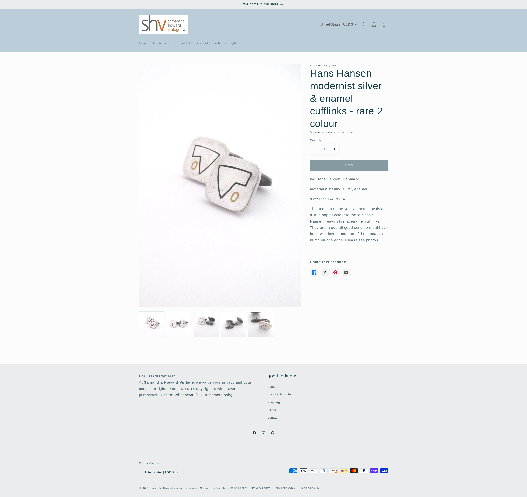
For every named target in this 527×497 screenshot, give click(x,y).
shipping (274, 402)
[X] (325, 272)
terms (272, 409)
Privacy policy (261, 488)
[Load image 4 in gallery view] (233, 324)
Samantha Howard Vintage (167, 488)
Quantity (316, 140)
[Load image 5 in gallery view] (261, 324)
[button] (164, 43)
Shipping (316, 132)
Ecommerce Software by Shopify (205, 488)
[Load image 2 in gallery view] (178, 324)
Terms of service (284, 488)
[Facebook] (314, 272)
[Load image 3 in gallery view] (206, 324)
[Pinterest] (335, 272)
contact (273, 417)
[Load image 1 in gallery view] (151, 324)
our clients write (279, 394)
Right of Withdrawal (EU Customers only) (196, 395)
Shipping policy (309, 488)
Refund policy (238, 488)
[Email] (346, 272)
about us (274, 386)
